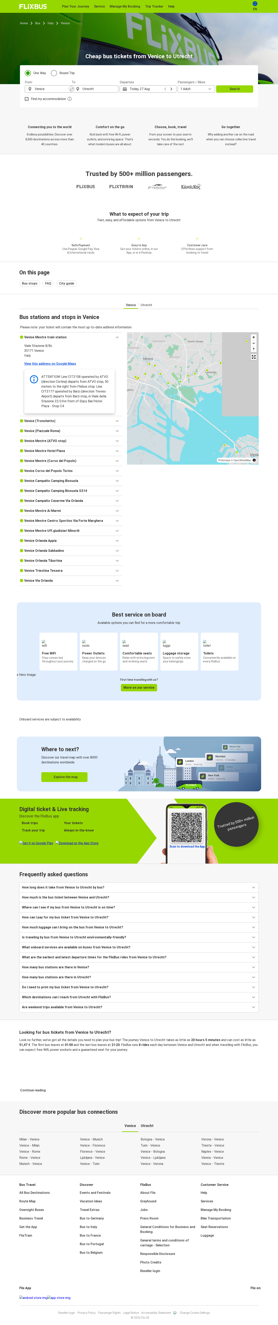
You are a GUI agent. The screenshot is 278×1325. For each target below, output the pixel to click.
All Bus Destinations (34, 1193)
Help (204, 1193)
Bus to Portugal (92, 1244)
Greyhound (148, 1201)
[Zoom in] (254, 337)
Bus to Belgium (91, 1253)
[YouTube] (253, 1298)
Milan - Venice (29, 1139)
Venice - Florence (92, 1145)
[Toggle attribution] (254, 460)
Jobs (144, 1210)
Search (235, 89)
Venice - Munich (91, 1139)
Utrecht (146, 305)
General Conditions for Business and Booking (167, 1229)
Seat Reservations (214, 1227)
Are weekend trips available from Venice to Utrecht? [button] (62, 1007)
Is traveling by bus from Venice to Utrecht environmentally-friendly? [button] (74, 937)
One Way (39, 73)
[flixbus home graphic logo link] (33, 6)
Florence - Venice (92, 1151)
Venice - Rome (29, 1151)
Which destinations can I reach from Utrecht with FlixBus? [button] (66, 997)
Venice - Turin (90, 1164)
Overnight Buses (31, 1210)
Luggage (207, 1235)
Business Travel (31, 1218)
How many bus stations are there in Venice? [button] (55, 967)
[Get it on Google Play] (33, 1297)
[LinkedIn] (254, 1298)
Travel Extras (90, 1210)
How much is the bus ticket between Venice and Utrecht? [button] (65, 897)
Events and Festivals (95, 1193)
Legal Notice (131, 1312)
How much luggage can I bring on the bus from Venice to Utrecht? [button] (72, 927)
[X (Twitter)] (256, 1298)
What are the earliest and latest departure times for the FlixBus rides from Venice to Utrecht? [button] (94, 957)
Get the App (28, 1227)
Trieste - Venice (212, 1145)
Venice (65, 23)
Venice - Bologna (153, 1151)
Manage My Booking (216, 1210)
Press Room (149, 1218)
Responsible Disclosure (157, 1254)
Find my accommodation (48, 99)
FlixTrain (25, 1235)
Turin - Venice (150, 1145)
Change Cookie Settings (195, 1312)
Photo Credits (150, 1262)
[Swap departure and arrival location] (71, 89)
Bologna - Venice (153, 1139)
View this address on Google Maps (50, 364)
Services (207, 1201)
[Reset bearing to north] (254, 349)
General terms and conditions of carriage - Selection (164, 1242)
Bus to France (90, 1235)
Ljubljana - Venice (92, 1158)
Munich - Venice (30, 1164)
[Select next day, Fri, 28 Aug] (171, 89)
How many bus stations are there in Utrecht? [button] (56, 977)
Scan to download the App (187, 846)
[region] (193, 398)
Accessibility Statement (156, 1312)
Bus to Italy (88, 1227)
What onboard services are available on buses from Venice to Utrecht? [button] (76, 947)
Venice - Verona (152, 1164)
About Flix (147, 1193)
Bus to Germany (92, 1218)
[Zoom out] (254, 343)
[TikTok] (257, 1298)
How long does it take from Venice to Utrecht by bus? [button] (63, 887)
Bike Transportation (216, 1218)
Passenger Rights (109, 1312)
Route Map (27, 1201)
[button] (70, 337)
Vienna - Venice (212, 1158)
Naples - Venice (212, 1151)
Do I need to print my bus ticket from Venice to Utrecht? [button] (65, 987)
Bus (37, 23)
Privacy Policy (87, 1312)
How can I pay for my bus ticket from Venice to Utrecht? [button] (65, 917)
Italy (51, 23)
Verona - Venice (212, 1139)
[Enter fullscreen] (254, 357)
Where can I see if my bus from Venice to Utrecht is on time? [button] (68, 907)
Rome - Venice (29, 1158)
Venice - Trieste (212, 1164)
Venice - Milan (29, 1145)
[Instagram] (252, 1298)
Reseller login (150, 1271)
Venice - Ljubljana (153, 1158)
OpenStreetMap (242, 460)
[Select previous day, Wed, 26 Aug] (165, 89)
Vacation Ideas (91, 1201)
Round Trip (67, 73)
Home (24, 23)
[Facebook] (251, 1298)
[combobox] (52, 89)
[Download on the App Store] (58, 1297)
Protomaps (224, 460)
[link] (139, 764)
